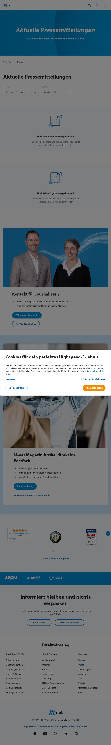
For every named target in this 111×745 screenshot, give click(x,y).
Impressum (11, 379)
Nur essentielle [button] (17, 388)
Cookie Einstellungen (95, 379)
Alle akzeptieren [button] (94, 388)
